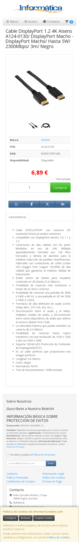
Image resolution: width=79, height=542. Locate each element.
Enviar (51, 463)
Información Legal (53, 473)
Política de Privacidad (15, 447)
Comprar (60, 187)
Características (17, 217)
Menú (13, 22)
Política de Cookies (58, 537)
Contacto (53, 22)
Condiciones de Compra (20, 481)
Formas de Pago (52, 481)
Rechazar (25, 518)
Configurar (10, 518)
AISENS (45, 140)
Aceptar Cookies (44, 518)
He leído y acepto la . (33, 454)
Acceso (32, 22)
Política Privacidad (17, 477)
